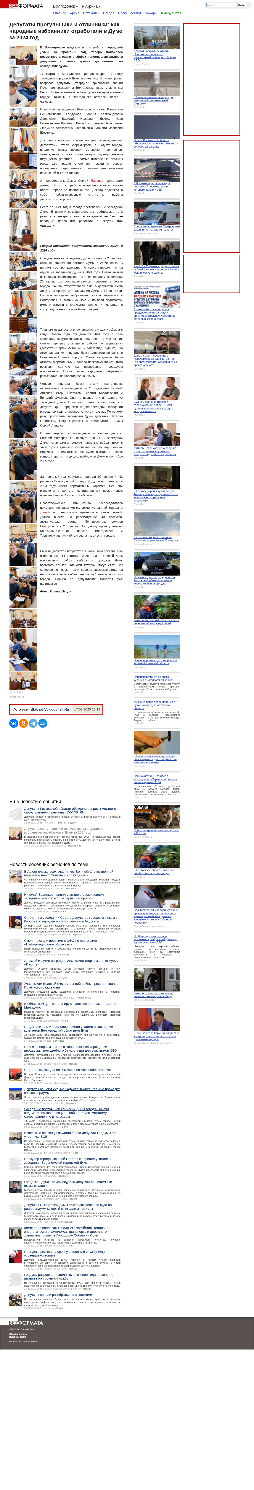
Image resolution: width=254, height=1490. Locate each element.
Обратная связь (18, 1334)
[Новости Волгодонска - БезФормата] (22, 4)
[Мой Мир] (42, 723)
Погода (108, 13)
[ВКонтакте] (13, 723)
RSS (34, 1341)
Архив (74, 13)
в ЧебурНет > (171, 13)
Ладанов (97, 180)
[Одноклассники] (23, 723)
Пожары (151, 13)
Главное (59, 13)
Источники (91, 13)
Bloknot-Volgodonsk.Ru (50, 709)
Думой (45, 512)
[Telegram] (33, 723)
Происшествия (129, 13)
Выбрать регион (18, 1337)
